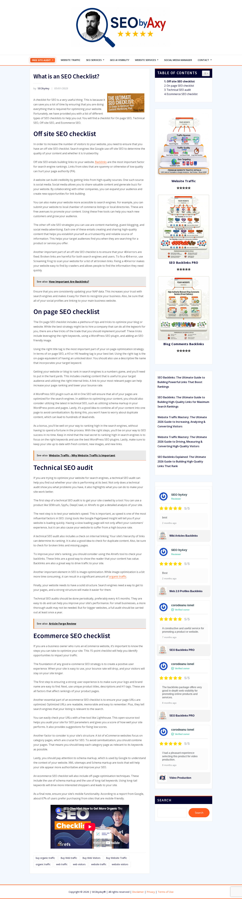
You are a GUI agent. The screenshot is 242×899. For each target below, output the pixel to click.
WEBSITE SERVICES (146, 60)
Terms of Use (166, 891)
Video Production (180, 777)
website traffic (98, 864)
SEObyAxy (41, 88)
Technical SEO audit (179, 90)
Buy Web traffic (69, 857)
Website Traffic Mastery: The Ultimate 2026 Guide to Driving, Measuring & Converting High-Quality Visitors (182, 441)
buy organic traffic (45, 857)
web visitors (79, 864)
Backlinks (101, 162)
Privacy (151, 891)
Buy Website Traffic (116, 857)
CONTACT (204, 60)
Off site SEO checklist (181, 81)
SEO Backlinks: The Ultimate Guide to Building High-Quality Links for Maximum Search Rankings (183, 402)
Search (164, 800)
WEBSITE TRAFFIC (70, 60)
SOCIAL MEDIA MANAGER (178, 60)
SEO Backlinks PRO (181, 650)
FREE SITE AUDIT (41, 60)
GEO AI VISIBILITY (119, 60)
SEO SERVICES (94, 60)
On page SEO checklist (180, 85)
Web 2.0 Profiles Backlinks (185, 591)
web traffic (61, 864)
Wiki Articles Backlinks (183, 535)
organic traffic (117, 576)
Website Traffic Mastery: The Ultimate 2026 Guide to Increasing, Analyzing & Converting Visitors (182, 421)
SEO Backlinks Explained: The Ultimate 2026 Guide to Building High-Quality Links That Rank (182, 461)
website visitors (120, 864)
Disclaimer (138, 891)
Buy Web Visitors (91, 857)
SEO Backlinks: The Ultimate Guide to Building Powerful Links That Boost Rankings (181, 382)
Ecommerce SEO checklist (182, 94)
